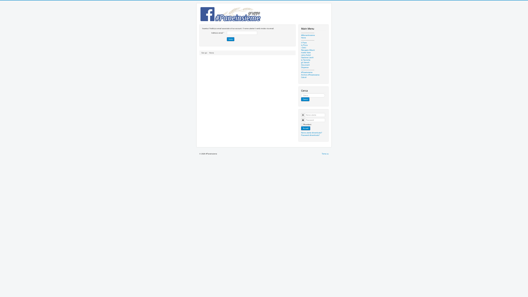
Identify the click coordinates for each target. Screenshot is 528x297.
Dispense (305, 67)
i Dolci (303, 47)
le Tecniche (305, 60)
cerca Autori (306, 55)
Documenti (305, 65)
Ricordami (307, 124)
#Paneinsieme (306, 72)
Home (303, 37)
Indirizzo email (217, 33)
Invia (231, 39)
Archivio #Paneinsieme (310, 75)
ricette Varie (306, 52)
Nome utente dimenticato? (311, 132)
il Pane (304, 42)
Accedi (305, 128)
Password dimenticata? (310, 135)
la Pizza (304, 45)
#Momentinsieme (308, 35)
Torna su (325, 153)
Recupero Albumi (308, 50)
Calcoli (303, 77)
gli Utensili (305, 62)
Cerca (305, 99)
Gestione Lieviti (307, 57)
